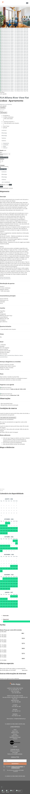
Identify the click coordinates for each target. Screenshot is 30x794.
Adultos (2, 159)
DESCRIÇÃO (4, 112)
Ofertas (5, 148)
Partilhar (3, 107)
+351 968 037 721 (16, 711)
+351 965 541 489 (16, 706)
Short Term (15, 731)
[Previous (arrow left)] (0, 111)
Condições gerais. (15, 749)
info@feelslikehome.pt (20, 718)
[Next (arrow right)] (2, 111)
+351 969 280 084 (16, 702)
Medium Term (15, 732)
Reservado (6, 615)
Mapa (4, 146)
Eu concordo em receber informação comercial (15, 771)
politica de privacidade (17, 766)
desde (1, 150)
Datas (1, 154)
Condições (5, 144)
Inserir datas (3, 169)
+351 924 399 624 (16, 692)
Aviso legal (15, 752)
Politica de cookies (15, 751)
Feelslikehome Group (15, 737)
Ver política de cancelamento (8, 417)
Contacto (15, 738)
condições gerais (15, 768)
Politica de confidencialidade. (15, 754)
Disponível (6, 619)
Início (15, 729)
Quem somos (15, 735)
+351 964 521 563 (16, 715)
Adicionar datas (4, 157)
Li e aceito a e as (15, 767)
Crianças (2, 165)
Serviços (15, 734)
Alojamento (6, 143)
